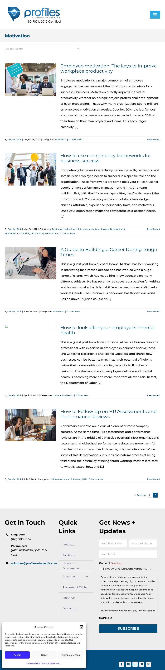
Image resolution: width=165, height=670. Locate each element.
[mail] (148, 664)
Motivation (60, 139)
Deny (44, 655)
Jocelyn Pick (14, 139)
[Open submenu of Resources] (87, 576)
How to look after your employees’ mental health (31, 341)
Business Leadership (63, 229)
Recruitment (52, 233)
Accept (17, 655)
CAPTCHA (105, 618)
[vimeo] (141, 664)
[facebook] (121, 664)
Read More (153, 139)
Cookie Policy (33, 663)
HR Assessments (85, 229)
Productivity (37, 233)
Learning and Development (110, 229)
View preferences (70, 655)
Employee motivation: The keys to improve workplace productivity (31, 79)
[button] (81, 627)
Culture (57, 395)
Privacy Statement (51, 663)
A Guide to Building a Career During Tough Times (31, 263)
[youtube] (128, 664)
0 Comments (76, 139)
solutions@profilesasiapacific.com (34, 563)
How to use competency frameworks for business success (31, 169)
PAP (84, 479)
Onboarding (23, 233)
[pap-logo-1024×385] (34, 5)
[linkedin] (135, 664)
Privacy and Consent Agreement (126, 568)
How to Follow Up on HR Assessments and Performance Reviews (31, 425)
